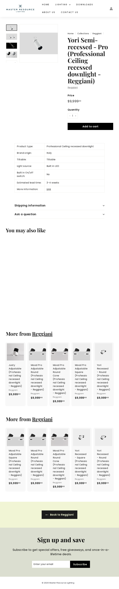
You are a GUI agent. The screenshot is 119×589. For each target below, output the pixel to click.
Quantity (73, 109)
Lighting (61, 4)
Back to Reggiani (61, 514)
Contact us (69, 12)
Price (71, 95)
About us (48, 12)
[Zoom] (39, 43)
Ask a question (25, 214)
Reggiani (97, 33)
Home (45, 4)
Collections (83, 33)
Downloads (84, 4)
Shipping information (30, 206)
